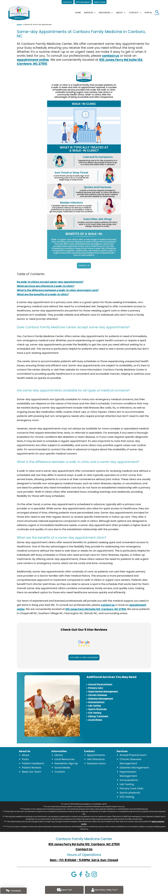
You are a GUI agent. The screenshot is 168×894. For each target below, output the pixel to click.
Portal (148, 12)
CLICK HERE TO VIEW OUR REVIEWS (84, 657)
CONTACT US (84, 265)
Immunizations (129, 780)
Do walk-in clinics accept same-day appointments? (50, 282)
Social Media (62, 767)
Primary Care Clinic (131, 788)
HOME (78, 12)
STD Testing (127, 796)
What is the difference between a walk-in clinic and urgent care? (58, 290)
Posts (25, 759)
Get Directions (96, 759)
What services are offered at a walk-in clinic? (45, 286)
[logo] (18, 13)
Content (59, 771)
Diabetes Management (134, 767)
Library (58, 755)
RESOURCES (104, 12)
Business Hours (96, 763)
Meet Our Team (31, 771)
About (25, 755)
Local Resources (64, 759)
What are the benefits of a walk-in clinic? (43, 294)
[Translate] (13, 890)
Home (19, 24)
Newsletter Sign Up (66, 763)
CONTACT (134, 12)
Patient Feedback (33, 763)
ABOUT (119, 12)
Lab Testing (127, 784)
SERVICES (88, 12)
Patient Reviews (31, 767)
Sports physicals (130, 792)
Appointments (96, 755)
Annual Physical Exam (133, 755)
